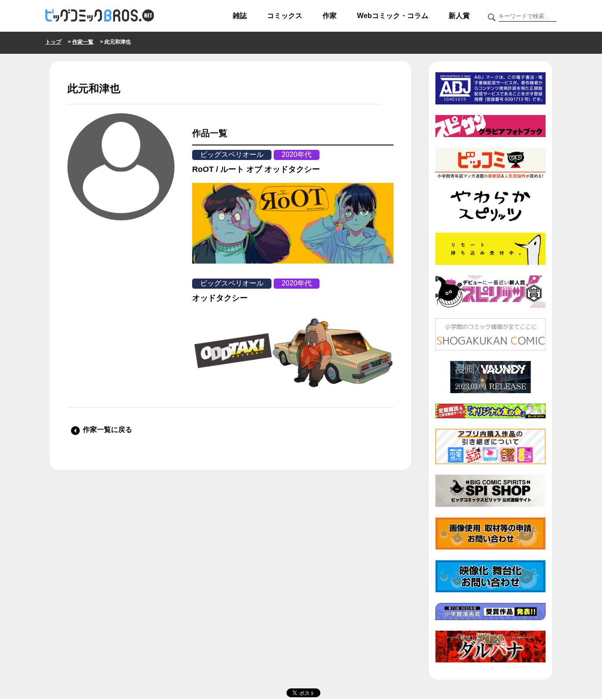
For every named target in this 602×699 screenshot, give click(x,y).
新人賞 (459, 15)
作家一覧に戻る (107, 429)
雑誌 (240, 15)
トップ (53, 42)
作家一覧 (82, 42)
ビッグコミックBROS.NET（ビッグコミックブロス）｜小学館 (99, 15)
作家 (330, 15)
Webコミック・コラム (392, 15)
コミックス (284, 15)
